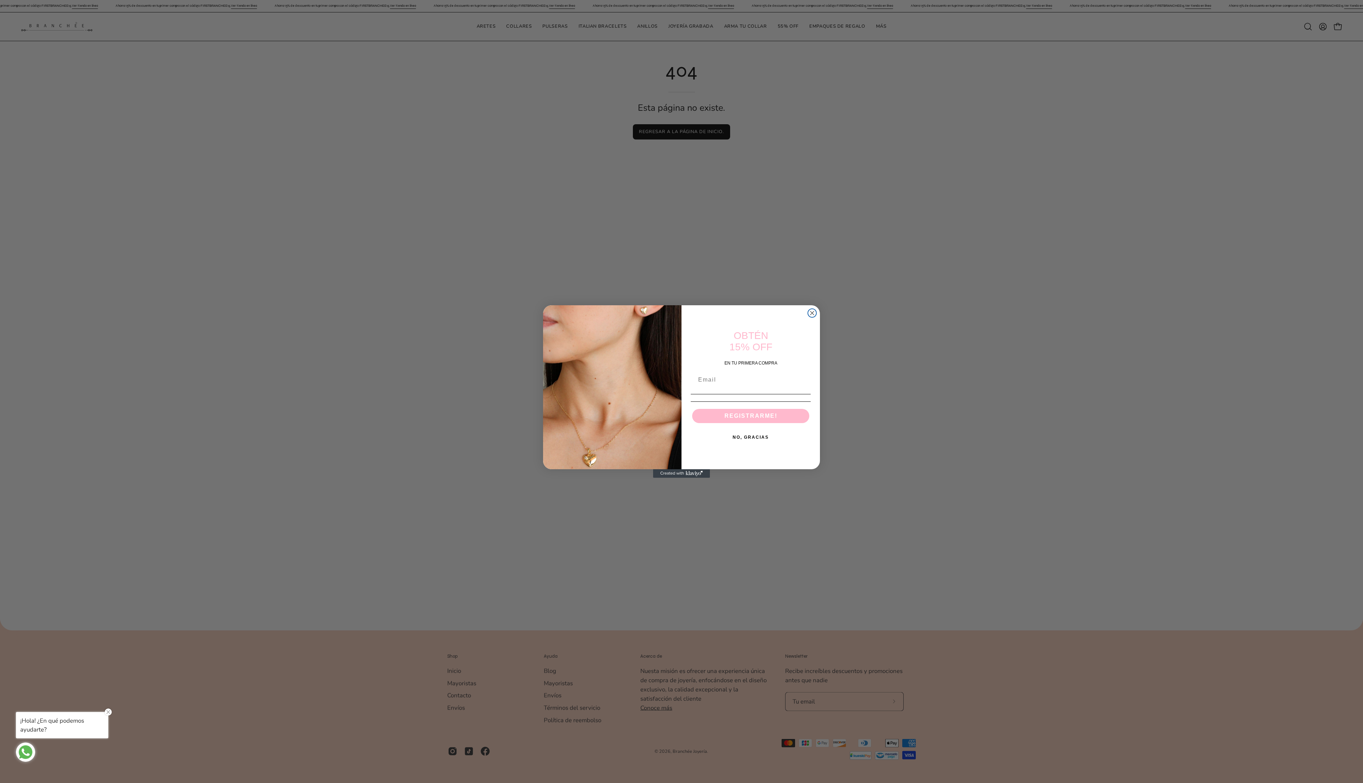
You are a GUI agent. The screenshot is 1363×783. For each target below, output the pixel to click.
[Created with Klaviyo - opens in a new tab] (681, 473)
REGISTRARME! (750, 416)
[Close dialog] (812, 313)
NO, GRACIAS (751, 437)
